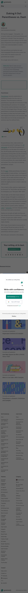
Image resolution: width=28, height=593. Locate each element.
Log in (19, 305)
